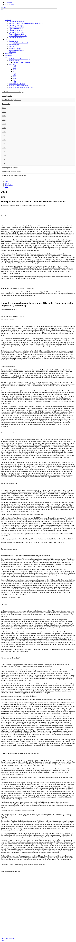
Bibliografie (8, 55)
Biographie (8, 53)
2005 (14, 82)
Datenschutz (5, 938)
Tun (6, 39)
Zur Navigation (9, 4)
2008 (14, 76)
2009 (14, 75)
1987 (4, 160)
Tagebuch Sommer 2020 (16, 37)
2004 (4, 148)
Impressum (12, 938)
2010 (14, 73)
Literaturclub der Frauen (16, 50)
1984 (4, 163)
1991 (4, 152)
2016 (14, 66)
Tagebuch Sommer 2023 (16, 27)
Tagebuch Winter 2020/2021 (18, 36)
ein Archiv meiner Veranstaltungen (19, 59)
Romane (11, 46)
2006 (14, 80)
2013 (14, 68)
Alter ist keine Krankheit (20, 43)
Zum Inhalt (8, 2)
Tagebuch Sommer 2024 (16, 21)
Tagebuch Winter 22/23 (16, 29)
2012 (14, 69)
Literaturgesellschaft (15, 48)
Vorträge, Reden (14, 60)
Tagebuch (8, 20)
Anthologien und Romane (17, 84)
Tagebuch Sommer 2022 (16, 30)
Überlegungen (13, 41)
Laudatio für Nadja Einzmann (22, 62)
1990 (4, 155)
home (6, 181)
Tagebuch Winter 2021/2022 (18, 32)
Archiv (7, 57)
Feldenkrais (12, 52)
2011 (14, 71)
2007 (14, 78)
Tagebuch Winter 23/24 (16, 25)
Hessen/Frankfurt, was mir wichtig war (21, 87)
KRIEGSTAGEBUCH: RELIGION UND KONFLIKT (26, 23)
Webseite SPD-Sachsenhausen (18, 85)
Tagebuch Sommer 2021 (16, 34)
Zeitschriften (13, 64)
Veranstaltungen (14, 45)
